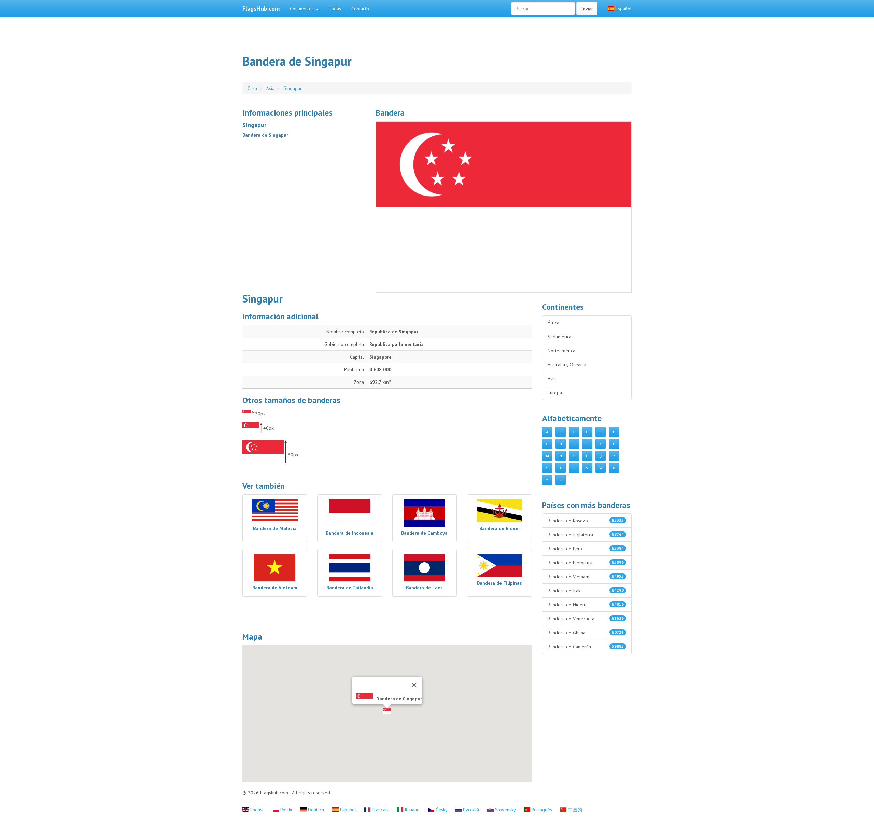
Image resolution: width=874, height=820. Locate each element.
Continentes (302, 8)
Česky (441, 810)
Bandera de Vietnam (586, 577)
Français (380, 810)
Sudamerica (560, 337)
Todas (335, 8)
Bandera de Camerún (586, 647)
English (257, 810)
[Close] (414, 685)
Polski (286, 810)
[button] (387, 711)
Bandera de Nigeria (586, 605)
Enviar (587, 8)
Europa (555, 393)
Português (541, 810)
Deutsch (316, 810)
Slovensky (505, 810)
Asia (552, 379)
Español (623, 8)
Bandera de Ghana (586, 633)
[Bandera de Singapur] (504, 207)
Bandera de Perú (586, 549)
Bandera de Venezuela (586, 619)
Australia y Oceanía (567, 365)
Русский (471, 810)
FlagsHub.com (261, 8)
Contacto (360, 8)
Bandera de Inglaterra (586, 535)
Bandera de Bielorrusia (586, 563)
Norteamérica (561, 351)
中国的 (574, 810)
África (553, 323)
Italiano (412, 810)
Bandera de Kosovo (586, 520)
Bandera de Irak (586, 591)
